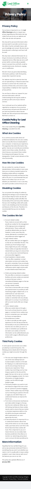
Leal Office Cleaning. (17, 477)
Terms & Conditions (23, 479)
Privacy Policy (12, 479)
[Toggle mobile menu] (28, 3)
